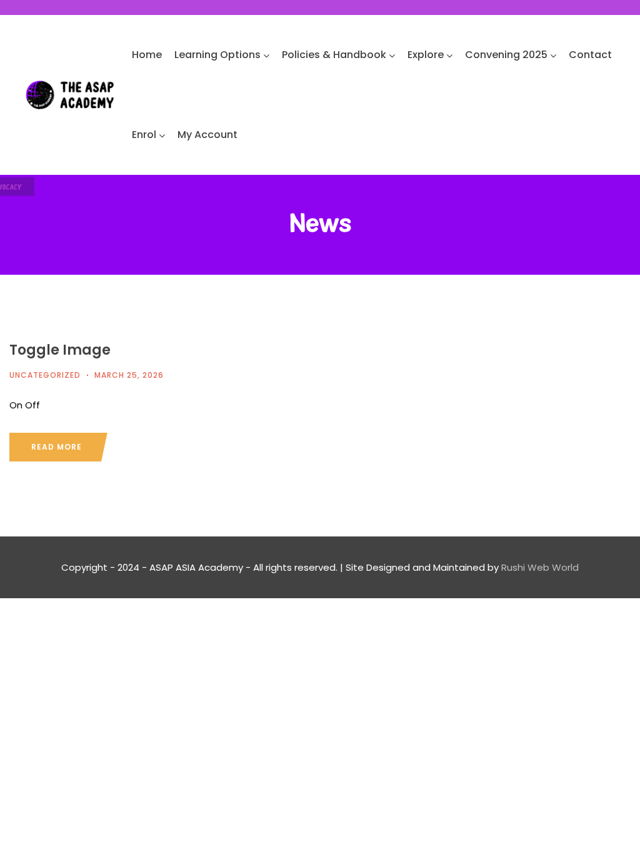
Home (147, 54)
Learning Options (217, 54)
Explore (426, 54)
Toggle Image (60, 350)
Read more (56, 446)
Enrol (144, 134)
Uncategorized (45, 375)
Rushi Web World (540, 567)
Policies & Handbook (334, 54)
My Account (208, 134)
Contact (590, 54)
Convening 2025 (506, 54)
